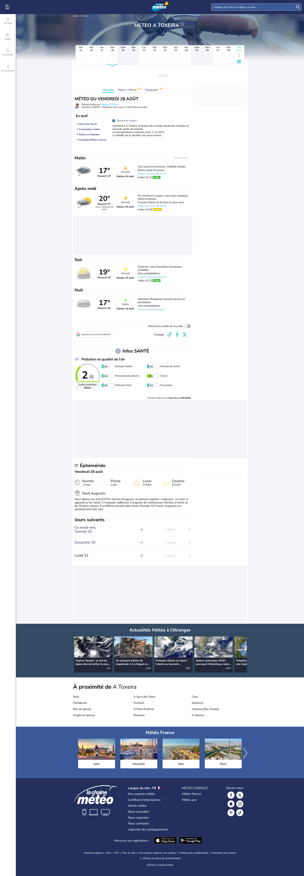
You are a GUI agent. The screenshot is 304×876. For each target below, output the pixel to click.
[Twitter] (239, 795)
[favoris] (182, 23)
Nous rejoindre (138, 817)
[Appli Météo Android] (190, 841)
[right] (244, 650)
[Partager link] (169, 334)
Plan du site (128, 853)
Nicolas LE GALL (109, 104)
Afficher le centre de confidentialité (161, 858)
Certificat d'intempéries (144, 800)
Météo (75, 16)
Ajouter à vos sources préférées (96, 334)
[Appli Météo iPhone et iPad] (165, 841)
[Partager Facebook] (177, 334)
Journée (108, 90)
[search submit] (297, 7)
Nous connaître (138, 812)
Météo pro (189, 800)
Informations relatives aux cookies (157, 853)
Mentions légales (93, 853)
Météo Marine (191, 794)
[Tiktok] (239, 812)
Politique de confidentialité (193, 853)
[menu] (8, 7)
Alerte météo (137, 806)
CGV (116, 853)
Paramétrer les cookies (223, 853)
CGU (108, 853)
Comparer (152, 90)
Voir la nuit (180, 158)
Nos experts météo (141, 794)
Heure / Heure (127, 90)
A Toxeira (84, 16)
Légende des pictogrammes (148, 829)
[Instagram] (239, 803)
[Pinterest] (231, 812)
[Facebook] (231, 795)
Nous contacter (138, 823)
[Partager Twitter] (184, 334)
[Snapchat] (231, 803)
